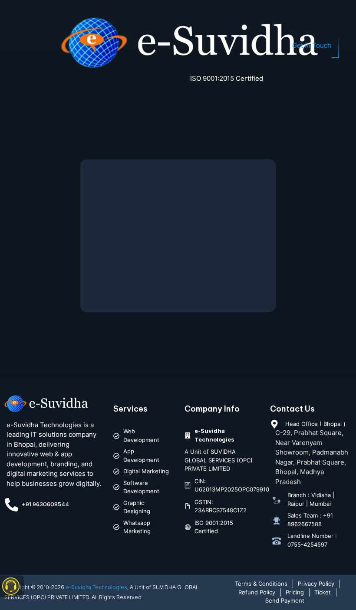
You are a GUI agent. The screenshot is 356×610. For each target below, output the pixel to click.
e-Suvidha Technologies (96, 587)
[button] (16, 47)
